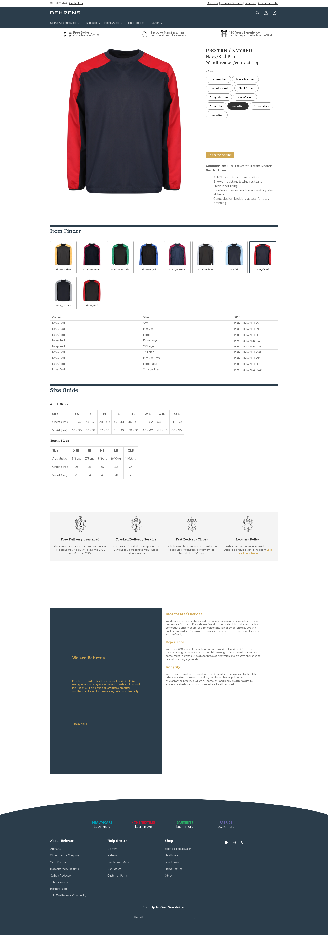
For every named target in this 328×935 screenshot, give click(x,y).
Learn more (102, 824)
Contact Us (76, 3)
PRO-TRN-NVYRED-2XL (248, 346)
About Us (56, 849)
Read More (80, 724)
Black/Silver (245, 97)
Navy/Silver (261, 105)
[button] (64, 23)
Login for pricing (220, 154)
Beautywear (172, 862)
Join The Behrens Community (68, 895)
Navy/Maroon (219, 97)
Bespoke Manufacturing (64, 869)
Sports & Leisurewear (178, 849)
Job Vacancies (59, 882)
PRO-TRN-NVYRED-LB (247, 364)
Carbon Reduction (61, 875)
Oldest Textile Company (64, 855)
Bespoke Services (232, 3)
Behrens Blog (58, 889)
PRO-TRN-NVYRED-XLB (248, 369)
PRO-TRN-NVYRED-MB (247, 358)
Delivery (112, 849)
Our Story (212, 3)
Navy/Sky (216, 105)
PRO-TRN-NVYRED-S (246, 323)
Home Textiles (173, 869)
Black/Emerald (219, 88)
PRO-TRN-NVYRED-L (246, 334)
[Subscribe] (194, 917)
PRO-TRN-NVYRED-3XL (248, 352)
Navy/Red (238, 105)
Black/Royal (246, 88)
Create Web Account (120, 862)
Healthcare (171, 855)
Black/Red (217, 114)
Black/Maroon (245, 79)
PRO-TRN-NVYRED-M (246, 329)
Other (168, 875)
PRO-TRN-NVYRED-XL (247, 340)
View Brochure (59, 862)
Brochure (250, 3)
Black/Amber (218, 79)
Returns (112, 855)
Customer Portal (268, 3)
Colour (210, 71)
